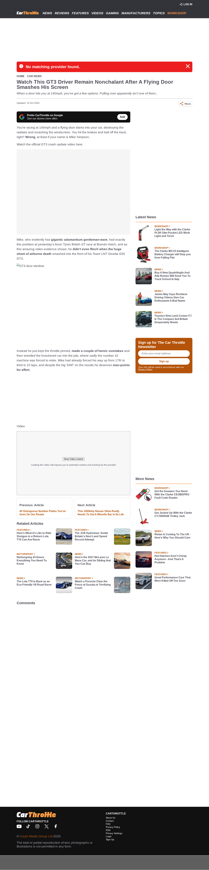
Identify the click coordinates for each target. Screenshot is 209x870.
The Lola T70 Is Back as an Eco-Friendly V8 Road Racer (34, 583)
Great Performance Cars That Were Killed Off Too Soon (172, 579)
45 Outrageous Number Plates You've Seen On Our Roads (42, 513)
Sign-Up (110, 839)
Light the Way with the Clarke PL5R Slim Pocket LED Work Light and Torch (172, 232)
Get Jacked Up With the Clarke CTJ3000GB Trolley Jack (173, 514)
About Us (110, 818)
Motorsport (25, 554)
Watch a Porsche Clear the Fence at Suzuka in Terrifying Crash (93, 584)
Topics (159, 13)
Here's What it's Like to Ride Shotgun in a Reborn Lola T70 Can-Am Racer (34, 536)
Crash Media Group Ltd (36, 836)
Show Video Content (73, 459)
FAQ (108, 824)
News (47, 13)
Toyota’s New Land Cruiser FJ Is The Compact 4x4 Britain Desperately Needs (173, 319)
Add (122, 117)
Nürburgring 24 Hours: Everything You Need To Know (32, 560)
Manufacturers (135, 13)
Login (109, 836)
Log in (188, 4)
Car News (34, 76)
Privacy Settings (114, 833)
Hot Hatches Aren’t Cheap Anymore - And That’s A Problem (170, 559)
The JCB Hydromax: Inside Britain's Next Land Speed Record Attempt (91, 536)
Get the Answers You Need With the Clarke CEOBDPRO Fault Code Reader (171, 494)
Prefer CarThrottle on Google (45, 115)
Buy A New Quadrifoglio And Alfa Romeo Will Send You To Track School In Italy (172, 276)
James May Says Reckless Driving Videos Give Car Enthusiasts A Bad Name (170, 297)
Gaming (112, 13)
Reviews (62, 13)
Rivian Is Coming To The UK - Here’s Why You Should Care (172, 536)
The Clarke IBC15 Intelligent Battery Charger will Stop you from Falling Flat (172, 254)
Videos (97, 13)
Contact (110, 821)
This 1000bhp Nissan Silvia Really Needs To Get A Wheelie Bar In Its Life (101, 513)
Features (80, 13)
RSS (108, 830)
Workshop (176, 13)
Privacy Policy (145, 369)
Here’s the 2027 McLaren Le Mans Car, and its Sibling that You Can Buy (93, 560)
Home (20, 76)
